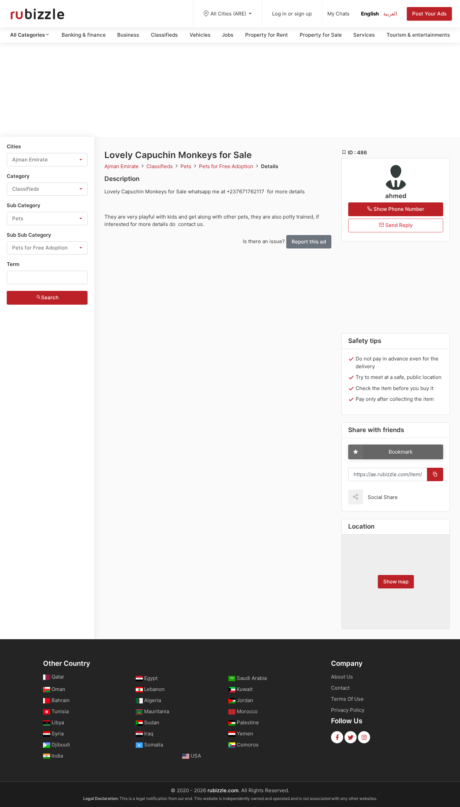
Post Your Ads (429, 13)
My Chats (338, 13)
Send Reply (398, 225)
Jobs (227, 35)
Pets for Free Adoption (227, 166)
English (370, 13)
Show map (395, 581)
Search (50, 297)
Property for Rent (266, 35)
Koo (414, 497)
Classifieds (164, 35)
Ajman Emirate (122, 166)
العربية (390, 13)
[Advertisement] (230, 90)
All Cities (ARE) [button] (229, 13)
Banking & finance (84, 35)
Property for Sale (321, 35)
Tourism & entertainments (418, 35)
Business (128, 35)
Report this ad (309, 241)
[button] (47, 159)
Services (364, 35)
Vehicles (200, 35)
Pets (186, 166)
